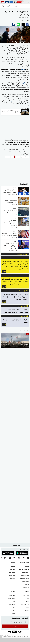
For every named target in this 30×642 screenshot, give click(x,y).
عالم (28, 598)
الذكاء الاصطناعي (25, 604)
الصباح (13, 607)
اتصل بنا (27, 566)
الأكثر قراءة (24, 183)
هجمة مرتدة (12, 604)
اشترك (15, 626)
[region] (15, 640)
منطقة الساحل (25, 157)
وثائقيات (13, 613)
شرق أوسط (26, 595)
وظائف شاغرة (25, 581)
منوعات (27, 610)
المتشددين (14, 100)
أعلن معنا (27, 584)
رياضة (27, 601)
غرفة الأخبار (12, 595)
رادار (14, 601)
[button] (27, 24)
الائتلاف (8, 157)
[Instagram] (5, 558)
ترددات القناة (12, 572)
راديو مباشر (12, 569)
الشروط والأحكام (25, 575)
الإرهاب (18, 157)
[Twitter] (10, 558)
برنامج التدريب (25, 572)
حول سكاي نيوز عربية (24, 569)
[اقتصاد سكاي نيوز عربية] (11, 2)
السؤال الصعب (11, 598)
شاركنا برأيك (26, 587)
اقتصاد (27, 607)
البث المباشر (12, 575)
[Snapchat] (19, 558)
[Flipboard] (23, 558)
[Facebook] (1, 558)
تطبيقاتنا (13, 566)
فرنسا (23, 69)
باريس (23, 82)
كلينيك (13, 610)
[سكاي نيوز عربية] (20, 2)
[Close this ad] (1, 637)
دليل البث (12, 578)
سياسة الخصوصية (24, 578)
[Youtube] (14, 558)
